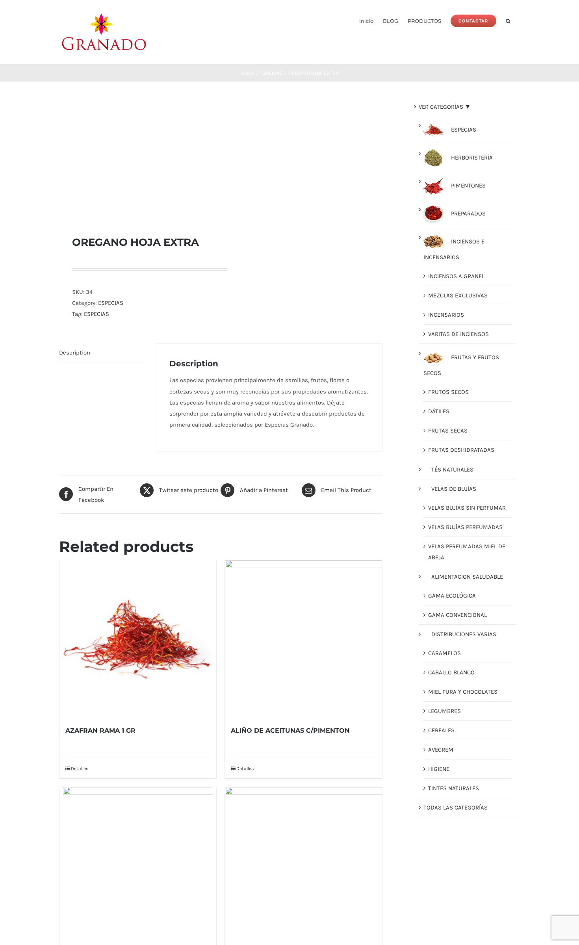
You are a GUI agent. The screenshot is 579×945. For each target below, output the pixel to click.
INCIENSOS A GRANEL (456, 276)
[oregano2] (136, 158)
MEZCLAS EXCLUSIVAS (458, 295)
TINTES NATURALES (453, 788)
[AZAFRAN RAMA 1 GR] (137, 638)
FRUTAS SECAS (448, 430)
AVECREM (440, 749)
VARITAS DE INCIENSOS (458, 334)
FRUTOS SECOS (448, 391)
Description (74, 352)
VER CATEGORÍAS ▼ (445, 106)
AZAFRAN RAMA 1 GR (100, 730)
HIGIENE (438, 768)
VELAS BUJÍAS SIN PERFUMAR (467, 507)
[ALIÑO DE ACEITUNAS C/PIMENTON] (303, 638)
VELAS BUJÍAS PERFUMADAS (465, 527)
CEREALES (441, 730)
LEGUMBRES (444, 711)
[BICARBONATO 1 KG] (303, 865)
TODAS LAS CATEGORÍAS (455, 807)
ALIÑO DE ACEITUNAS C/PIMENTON (290, 730)
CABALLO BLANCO (451, 672)
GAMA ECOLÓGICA (452, 595)
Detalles (79, 768)
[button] (508, 20)
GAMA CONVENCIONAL (457, 614)
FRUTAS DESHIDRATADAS (461, 449)
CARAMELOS (444, 653)
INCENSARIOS (446, 314)
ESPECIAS (110, 302)
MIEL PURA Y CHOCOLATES (462, 691)
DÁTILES (438, 411)
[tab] (101, 352)
